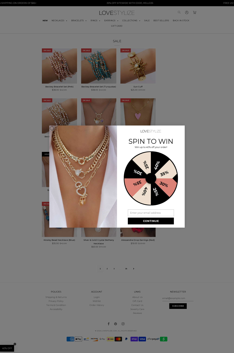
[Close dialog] (52, 128)
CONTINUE (151, 221)
